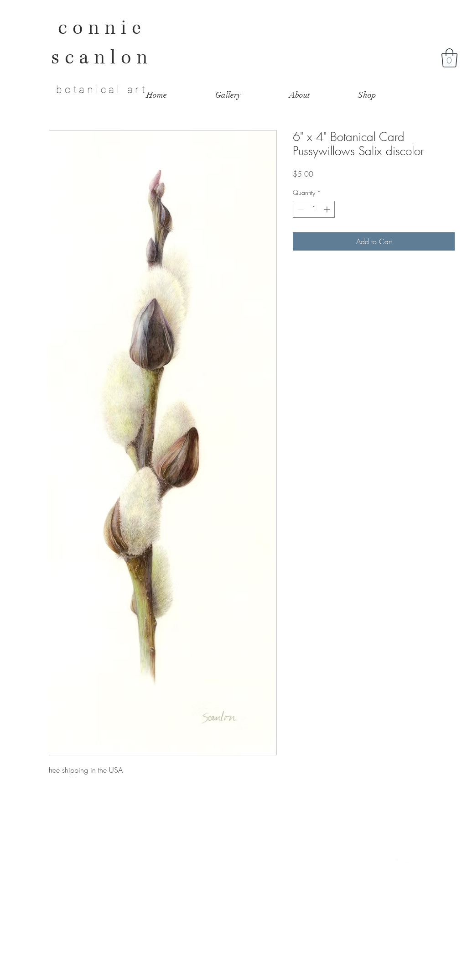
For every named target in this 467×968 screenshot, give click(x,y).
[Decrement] (300, 209)
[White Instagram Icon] (406, 857)
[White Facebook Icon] (382, 857)
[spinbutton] (314, 209)
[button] (449, 58)
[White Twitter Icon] (394, 857)
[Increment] (327, 209)
